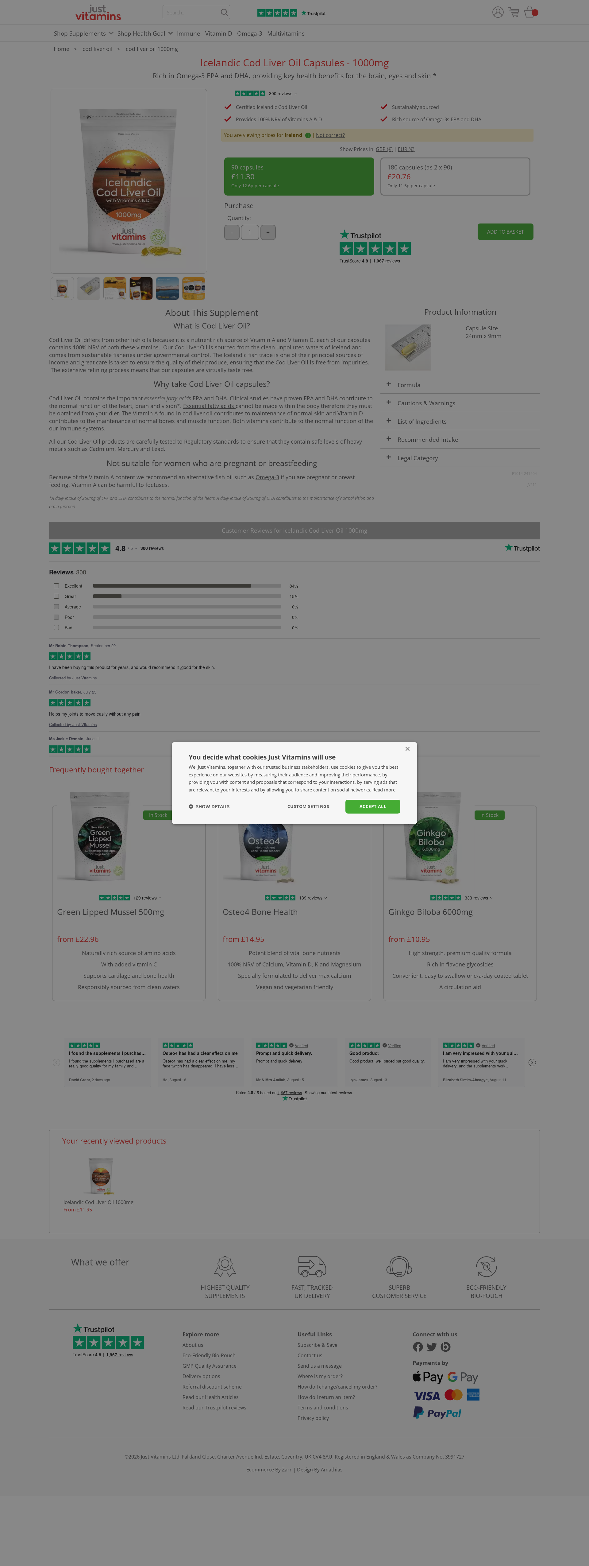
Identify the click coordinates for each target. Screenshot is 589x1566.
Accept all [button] (373, 806)
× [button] (407, 749)
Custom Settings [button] (308, 806)
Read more (383, 790)
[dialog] (294, 783)
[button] (209, 806)
